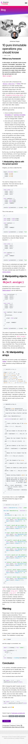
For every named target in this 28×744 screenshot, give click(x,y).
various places (6, 272)
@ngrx (19, 83)
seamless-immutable (19, 115)
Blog (3, 9)
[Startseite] (5, 3)
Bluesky (22, 738)
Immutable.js (8, 115)
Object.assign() (6, 290)
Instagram (17, 738)
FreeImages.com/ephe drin (18, 713)
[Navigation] (26, 3)
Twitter (4, 361)
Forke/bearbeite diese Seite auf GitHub (13, 727)
